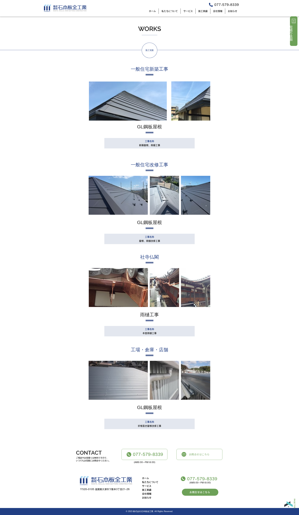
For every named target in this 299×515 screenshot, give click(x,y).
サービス (146, 486)
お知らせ (146, 497)
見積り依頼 (291, 33)
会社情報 (146, 494)
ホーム (145, 478)
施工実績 (146, 490)
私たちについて (150, 482)
